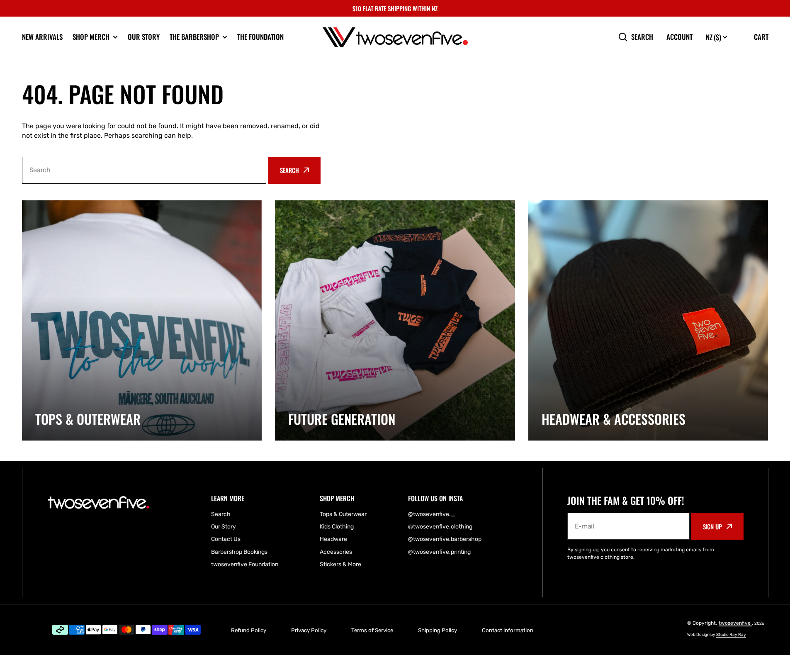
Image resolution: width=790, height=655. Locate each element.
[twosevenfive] (395, 37)
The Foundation (260, 37)
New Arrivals (42, 37)
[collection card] (142, 320)
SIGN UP (712, 526)
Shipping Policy (437, 630)
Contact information (507, 630)
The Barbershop (194, 37)
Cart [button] (761, 37)
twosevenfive (735, 623)
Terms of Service (372, 630)
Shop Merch (91, 37)
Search (642, 37)
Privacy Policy (308, 630)
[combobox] (144, 170)
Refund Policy (248, 630)
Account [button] (679, 37)
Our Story (144, 37)
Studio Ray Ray (731, 634)
